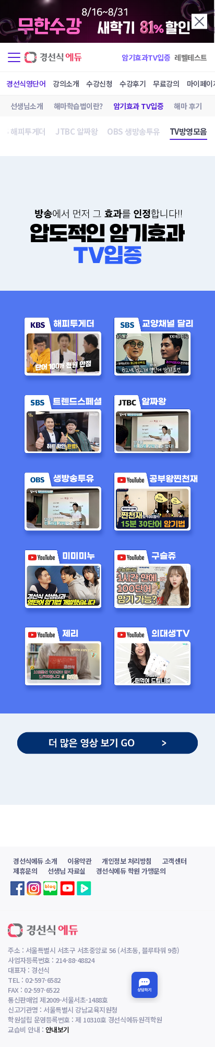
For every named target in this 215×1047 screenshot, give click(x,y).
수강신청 (99, 83)
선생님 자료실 (66, 871)
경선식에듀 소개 (35, 861)
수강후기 (133, 83)
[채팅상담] (144, 985)
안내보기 (57, 1029)
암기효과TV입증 (146, 57)
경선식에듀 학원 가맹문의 (131, 871)
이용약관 (79, 861)
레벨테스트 (190, 57)
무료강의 (166, 83)
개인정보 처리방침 (127, 861)
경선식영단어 (25, 83)
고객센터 (174, 861)
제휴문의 (25, 871)
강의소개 (66, 83)
